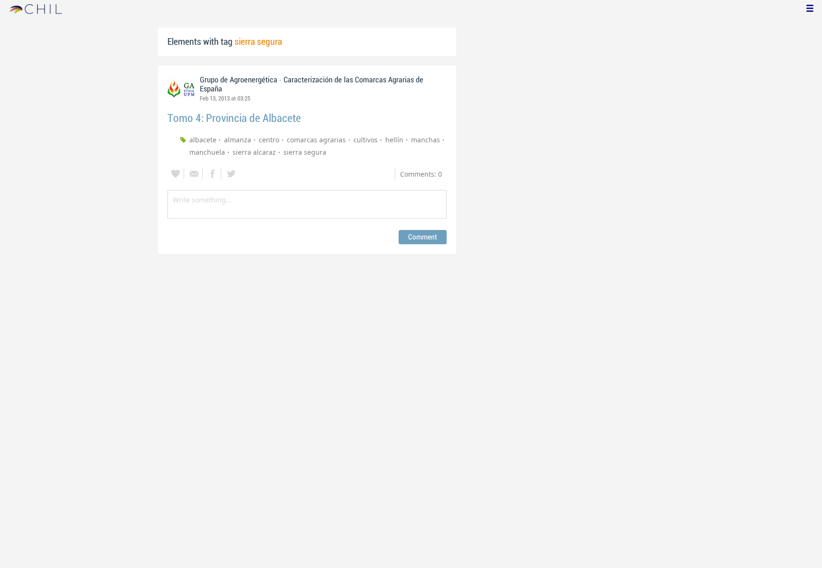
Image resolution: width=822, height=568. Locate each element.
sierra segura (305, 152)
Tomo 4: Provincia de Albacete (234, 118)
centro (269, 139)
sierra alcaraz (254, 152)
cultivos (365, 139)
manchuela (207, 152)
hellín (394, 139)
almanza (237, 139)
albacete (202, 139)
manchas (425, 139)
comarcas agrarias (316, 139)
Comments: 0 (421, 174)
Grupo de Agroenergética (239, 80)
